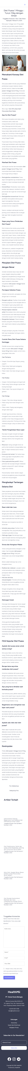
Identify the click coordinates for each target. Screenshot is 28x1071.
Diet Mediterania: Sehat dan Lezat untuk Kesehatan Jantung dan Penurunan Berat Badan (14, 848)
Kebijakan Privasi (14, 1027)
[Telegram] (18, 1059)
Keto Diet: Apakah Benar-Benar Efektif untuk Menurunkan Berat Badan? (14, 874)
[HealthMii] (6, 5)
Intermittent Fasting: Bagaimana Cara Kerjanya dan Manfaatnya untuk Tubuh (13, 820)
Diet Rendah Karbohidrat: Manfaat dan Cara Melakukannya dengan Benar (13, 900)
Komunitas (14, 1023)
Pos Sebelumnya (14, 786)
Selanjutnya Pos (14, 790)
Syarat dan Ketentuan (14, 1025)
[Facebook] (9, 1059)
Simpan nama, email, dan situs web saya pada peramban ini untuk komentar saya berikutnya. (12, 971)
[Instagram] (14, 1059)
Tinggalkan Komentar (9, 18)
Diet (17, 18)
